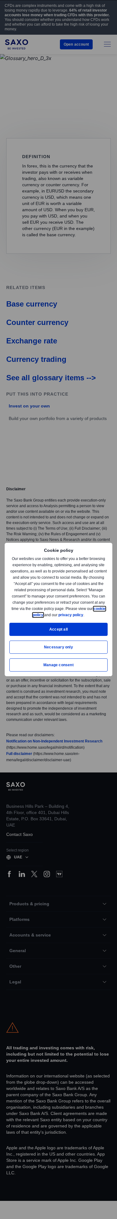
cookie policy (46, 614)
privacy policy (85, 614)
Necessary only (58, 647)
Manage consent (58, 664)
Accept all (58, 629)
